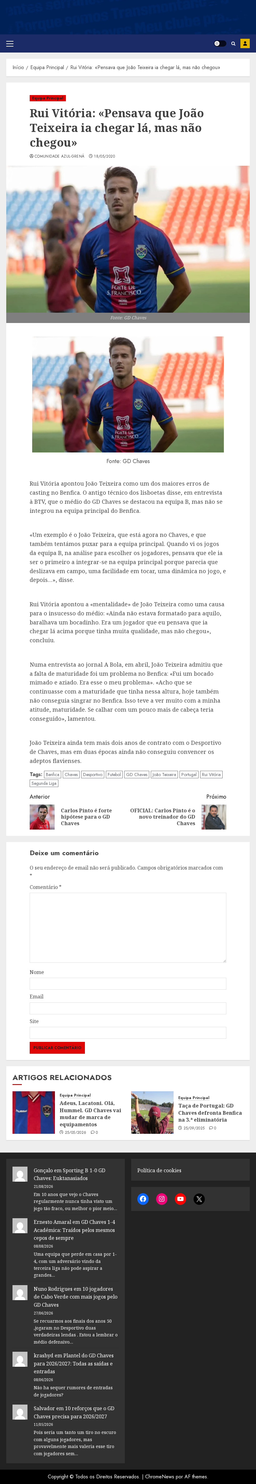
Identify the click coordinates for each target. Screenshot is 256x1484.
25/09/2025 (194, 1128)
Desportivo (92, 774)
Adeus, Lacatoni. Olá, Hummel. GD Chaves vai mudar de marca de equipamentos (90, 1114)
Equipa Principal (47, 98)
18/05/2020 (104, 156)
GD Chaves (136, 774)
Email (36, 996)
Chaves (71, 774)
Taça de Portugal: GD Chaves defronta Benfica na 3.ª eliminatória (210, 1112)
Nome (37, 972)
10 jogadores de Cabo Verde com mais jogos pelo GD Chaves (75, 1296)
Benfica (52, 774)
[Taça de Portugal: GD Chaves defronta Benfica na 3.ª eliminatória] (152, 1112)
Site (34, 1021)
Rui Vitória (211, 774)
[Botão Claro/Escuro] (220, 43)
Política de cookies (159, 1170)
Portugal (189, 774)
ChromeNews (159, 1476)
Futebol (114, 774)
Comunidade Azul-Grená (60, 156)
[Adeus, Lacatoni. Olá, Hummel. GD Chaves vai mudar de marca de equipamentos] (33, 1112)
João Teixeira (164, 774)
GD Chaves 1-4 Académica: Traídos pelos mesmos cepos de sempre (74, 1230)
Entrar (245, 43)
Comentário (46, 887)
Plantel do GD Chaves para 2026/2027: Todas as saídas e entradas (74, 1363)
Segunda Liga (44, 783)
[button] (9, 43)
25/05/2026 (75, 1132)
